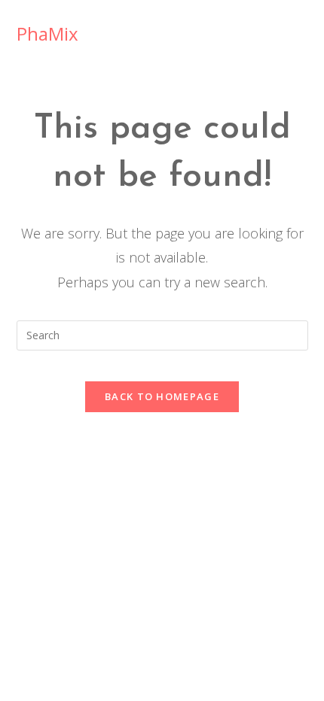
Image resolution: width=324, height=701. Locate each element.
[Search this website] (162, 334)
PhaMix (47, 33)
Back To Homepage (162, 396)
